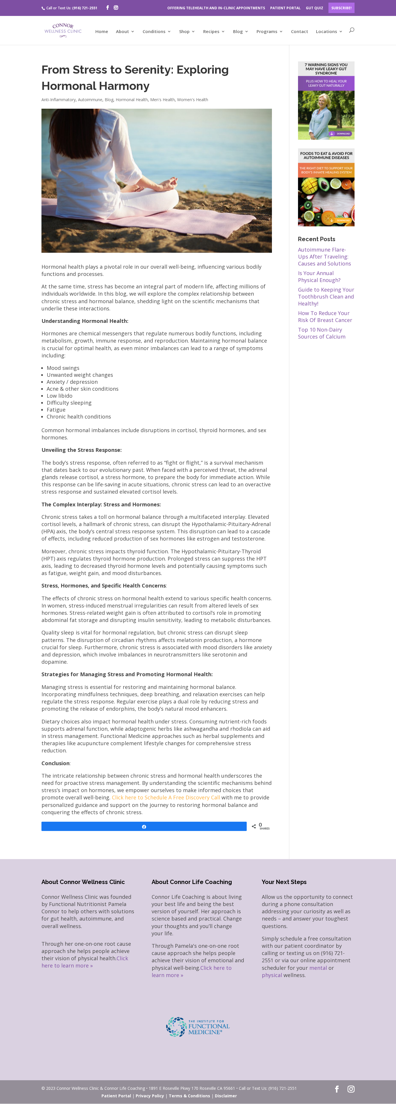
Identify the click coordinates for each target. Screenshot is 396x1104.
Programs (267, 31)
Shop (184, 31)
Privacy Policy (150, 1095)
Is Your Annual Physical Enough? (319, 276)
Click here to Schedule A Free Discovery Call (166, 797)
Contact (299, 31)
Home (101, 31)
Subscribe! (341, 8)
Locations (326, 31)
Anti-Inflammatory (58, 99)
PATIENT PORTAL (285, 8)
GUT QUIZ (314, 8)
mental (318, 967)
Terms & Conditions (189, 1095)
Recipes (211, 31)
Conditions (154, 31)
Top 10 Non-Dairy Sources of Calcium (322, 333)
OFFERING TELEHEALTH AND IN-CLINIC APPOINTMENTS (216, 8)
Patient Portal (116, 1095)
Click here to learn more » (84, 962)
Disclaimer (226, 1095)
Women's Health (192, 99)
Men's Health (162, 99)
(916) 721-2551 (84, 8)
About (122, 31)
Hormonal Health (132, 99)
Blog (238, 31)
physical (272, 975)
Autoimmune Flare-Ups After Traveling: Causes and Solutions (324, 256)
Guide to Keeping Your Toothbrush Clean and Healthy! (326, 296)
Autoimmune (90, 99)
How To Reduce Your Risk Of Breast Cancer (325, 316)
